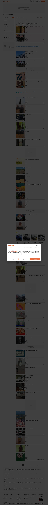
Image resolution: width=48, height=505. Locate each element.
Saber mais (23, 259)
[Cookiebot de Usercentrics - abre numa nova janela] (36, 245)
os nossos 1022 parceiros (13, 251)
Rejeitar (13, 259)
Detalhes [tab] (19, 247)
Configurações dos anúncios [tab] (28, 247)
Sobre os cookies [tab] (36, 247)
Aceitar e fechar (35, 259)
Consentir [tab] (11, 247)
